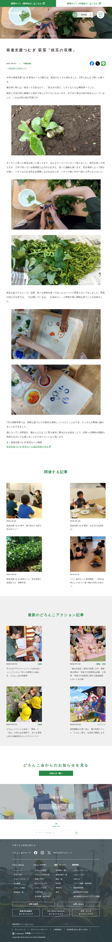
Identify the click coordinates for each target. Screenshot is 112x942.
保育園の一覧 (61, 870)
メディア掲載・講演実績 (82, 883)
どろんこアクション (80, 870)
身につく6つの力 (41, 883)
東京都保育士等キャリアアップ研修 (86, 896)
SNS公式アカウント (63, 853)
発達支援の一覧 (61, 875)
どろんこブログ (17, 36)
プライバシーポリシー (39, 930)
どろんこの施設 (19, 888)
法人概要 (17, 883)
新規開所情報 (78, 888)
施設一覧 (59, 879)
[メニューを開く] (100, 15)
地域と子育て (40, 879)
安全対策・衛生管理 (42, 896)
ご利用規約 (57, 930)
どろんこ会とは (18, 865)
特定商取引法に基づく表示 (77, 930)
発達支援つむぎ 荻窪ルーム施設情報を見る (28, 447)
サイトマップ (20, 930)
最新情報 (75, 865)
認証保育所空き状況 (80, 892)
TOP (3, 36)
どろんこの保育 (40, 870)
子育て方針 (18, 875)
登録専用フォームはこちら (22, 924)
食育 (57, 892)
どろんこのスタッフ (21, 879)
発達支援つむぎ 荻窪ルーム (17, 68)
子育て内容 (39, 892)
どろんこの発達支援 (42, 875)
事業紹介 (59, 888)
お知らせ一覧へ (56, 773)
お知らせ (76, 879)
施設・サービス (60, 865)
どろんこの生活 (40, 888)
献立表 (58, 883)
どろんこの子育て (39, 865)
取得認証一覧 (18, 892)
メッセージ (18, 870)
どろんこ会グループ (21, 853)
